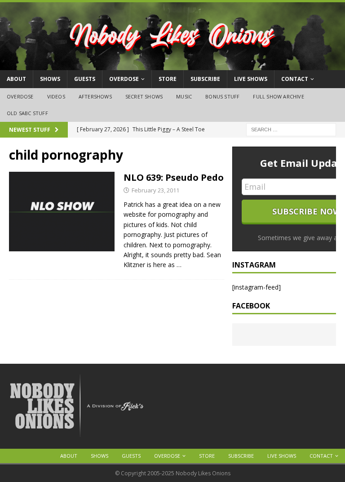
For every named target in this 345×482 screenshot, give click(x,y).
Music (184, 96)
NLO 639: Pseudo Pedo (174, 177)
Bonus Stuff (222, 96)
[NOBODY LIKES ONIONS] (172, 65)
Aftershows (95, 96)
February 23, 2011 (155, 190)
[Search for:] (291, 129)
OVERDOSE (124, 79)
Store (168, 79)
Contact (294, 79)
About (16, 79)
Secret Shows (144, 96)
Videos (56, 96)
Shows (50, 79)
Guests (84, 79)
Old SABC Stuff (27, 113)
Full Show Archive (278, 96)
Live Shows (250, 79)
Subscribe (205, 79)
